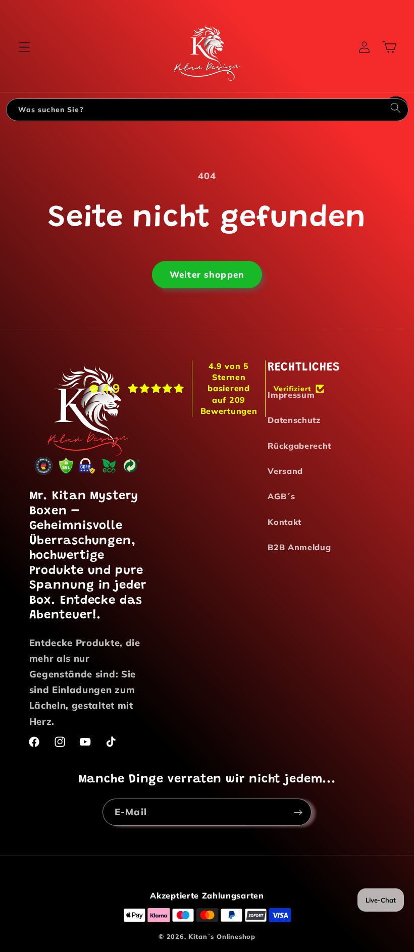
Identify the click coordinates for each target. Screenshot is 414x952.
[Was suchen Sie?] (395, 109)
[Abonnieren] (298, 810)
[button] (24, 47)
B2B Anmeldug (299, 547)
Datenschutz (294, 420)
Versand (285, 471)
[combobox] (195, 110)
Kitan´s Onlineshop (221, 936)
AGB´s (281, 496)
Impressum (291, 395)
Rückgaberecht (299, 446)
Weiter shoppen (207, 273)
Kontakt (284, 522)
